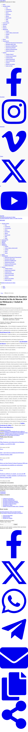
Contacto (8, 62)
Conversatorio (9, 11)
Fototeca (5, 27)
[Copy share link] (14, 700)
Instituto (4, 52)
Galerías (7, 34)
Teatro (7, 21)
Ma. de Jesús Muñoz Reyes (6, 427)
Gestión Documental (10, 59)
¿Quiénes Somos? (10, 54)
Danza (7, 12)
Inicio (4, 4)
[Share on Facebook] (14, 557)
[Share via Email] (14, 671)
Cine (7, 7)
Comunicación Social (7, 315)
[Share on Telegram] (14, 643)
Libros (7, 36)
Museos (4, 26)
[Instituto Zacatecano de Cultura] (7, 217)
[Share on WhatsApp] (14, 614)
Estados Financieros (10, 51)
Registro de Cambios (10, 64)
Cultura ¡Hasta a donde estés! (12, 32)
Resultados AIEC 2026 (11, 44)
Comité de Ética (9, 57)
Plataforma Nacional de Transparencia (14, 42)
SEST (3, 220)
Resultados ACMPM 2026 (11, 46)
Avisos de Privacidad (10, 60)
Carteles (7, 31)
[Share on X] (14, 586)
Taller (7, 19)
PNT (1, 220)
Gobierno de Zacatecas (5, 430)
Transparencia (6, 41)
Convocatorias (6, 22)
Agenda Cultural (6, 6)
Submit (15, 524)
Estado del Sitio (9, 65)
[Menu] (0, 284)
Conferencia (8, 9)
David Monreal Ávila (5, 332)
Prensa (4, 39)
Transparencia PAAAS (11, 47)
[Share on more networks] (14, 728)
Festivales (5, 24)
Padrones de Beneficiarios (11, 49)
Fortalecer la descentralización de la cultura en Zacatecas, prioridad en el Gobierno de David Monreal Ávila (13, 432)
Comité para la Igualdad (11, 55)
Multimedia (5, 29)
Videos (7, 37)
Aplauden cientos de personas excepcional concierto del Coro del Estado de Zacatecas (12, 434)
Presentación (8, 17)
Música (7, 16)
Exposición (8, 14)
